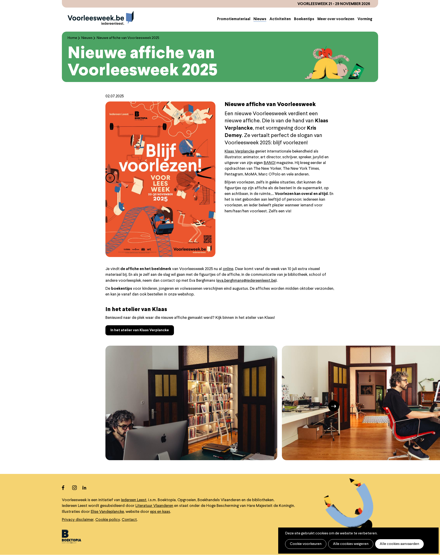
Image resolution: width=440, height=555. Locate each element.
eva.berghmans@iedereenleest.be (246, 281)
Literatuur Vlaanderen (154, 506)
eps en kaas (160, 512)
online (228, 269)
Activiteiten (280, 19)
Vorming (365, 19)
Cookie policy (107, 520)
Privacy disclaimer (78, 520)
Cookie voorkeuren (306, 544)
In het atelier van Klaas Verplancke (139, 330)
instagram (77, 487)
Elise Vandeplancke (107, 512)
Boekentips (304, 19)
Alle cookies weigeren (350, 544)
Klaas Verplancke (239, 151)
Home (72, 38)
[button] (115, 406)
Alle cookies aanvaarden (399, 544)
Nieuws (259, 19)
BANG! (269, 163)
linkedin (87, 487)
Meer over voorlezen (335, 19)
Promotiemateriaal (233, 19)
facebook (67, 487)
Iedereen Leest (133, 500)
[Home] (101, 18)
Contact (129, 520)
